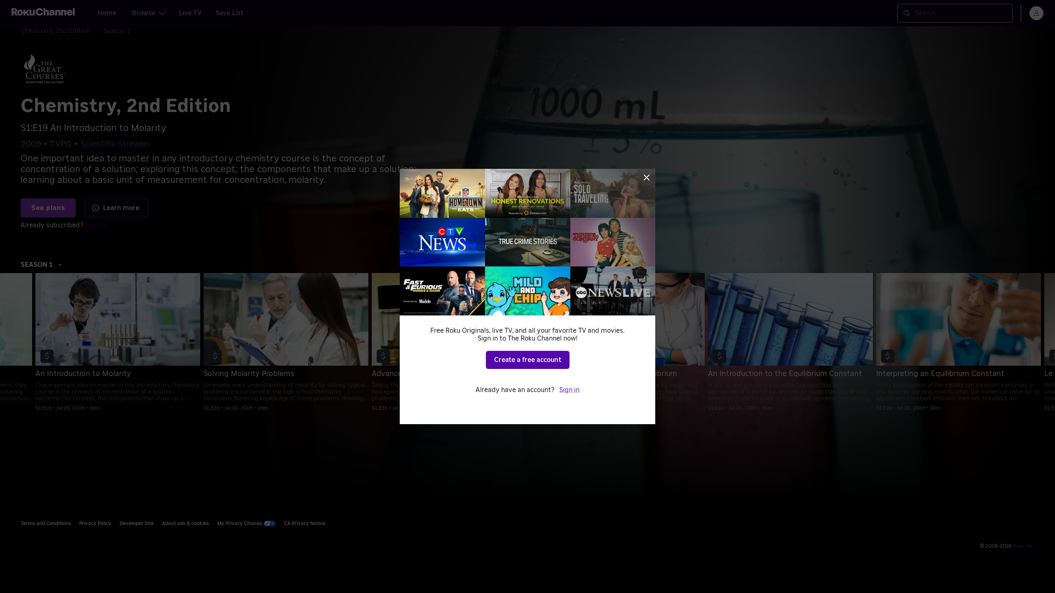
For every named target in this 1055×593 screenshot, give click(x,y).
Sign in (569, 390)
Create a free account (527, 360)
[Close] (646, 177)
